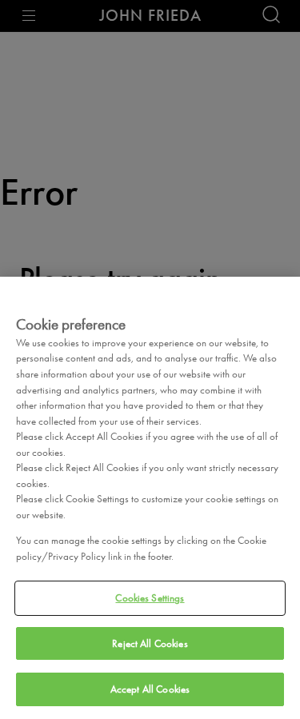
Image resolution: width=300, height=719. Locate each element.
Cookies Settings (149, 598)
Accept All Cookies (150, 689)
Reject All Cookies (149, 643)
